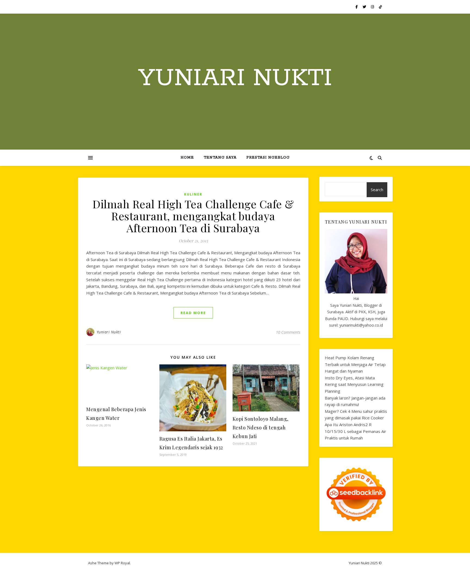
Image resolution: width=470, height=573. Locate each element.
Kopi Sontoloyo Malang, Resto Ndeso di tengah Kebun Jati (261, 427)
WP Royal (122, 562)
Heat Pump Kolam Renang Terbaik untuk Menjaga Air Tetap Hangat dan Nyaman (355, 364)
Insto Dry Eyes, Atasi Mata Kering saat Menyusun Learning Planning (354, 384)
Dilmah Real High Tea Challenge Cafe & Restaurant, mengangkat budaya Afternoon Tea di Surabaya (193, 216)
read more (193, 312)
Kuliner (193, 194)
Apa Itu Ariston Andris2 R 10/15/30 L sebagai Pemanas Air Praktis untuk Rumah (355, 431)
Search (377, 189)
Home (187, 157)
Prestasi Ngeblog (268, 157)
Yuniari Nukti (235, 78)
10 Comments (288, 332)
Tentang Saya (220, 157)
